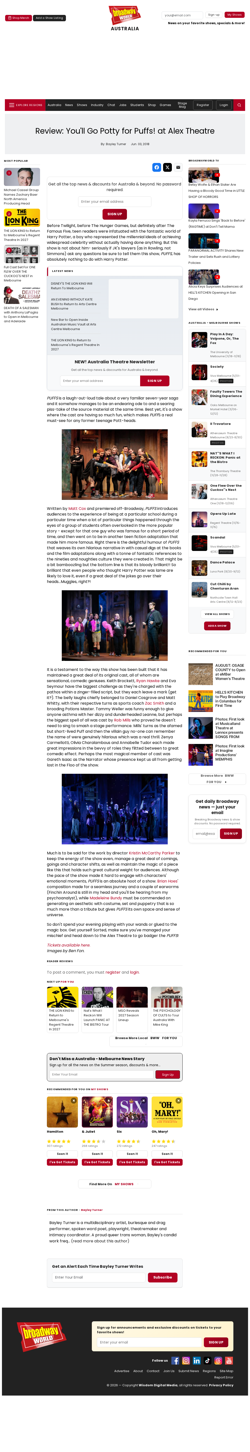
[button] (239, 105)
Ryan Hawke (148, 681)
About (138, 1371)
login (134, 972)
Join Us (169, 1371)
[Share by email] (178, 167)
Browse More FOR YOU (217, 779)
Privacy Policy (221, 1385)
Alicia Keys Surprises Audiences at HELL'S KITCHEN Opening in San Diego (215, 292)
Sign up (231, 833)
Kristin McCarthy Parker (152, 853)
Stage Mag (182, 105)
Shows (82, 105)
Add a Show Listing (49, 18)
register (113, 972)
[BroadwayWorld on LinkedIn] (196, 1360)
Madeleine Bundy (106, 898)
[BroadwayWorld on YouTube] (229, 1360)
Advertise (121, 1371)
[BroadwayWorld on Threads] (218, 1360)
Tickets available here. (68, 945)
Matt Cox (77, 508)
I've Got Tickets (62, 1162)
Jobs (122, 105)
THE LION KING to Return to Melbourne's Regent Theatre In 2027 (22, 227)
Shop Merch (20, 18)
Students (137, 105)
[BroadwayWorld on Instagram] (186, 1360)
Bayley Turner (92, 1210)
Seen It (62, 1154)
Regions (209, 1371)
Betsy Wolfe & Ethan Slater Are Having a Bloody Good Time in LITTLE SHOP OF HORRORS (216, 190)
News (69, 105)
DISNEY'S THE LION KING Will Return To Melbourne (72, 285)
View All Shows (217, 614)
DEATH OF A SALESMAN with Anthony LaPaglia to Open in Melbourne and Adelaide (21, 306)
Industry (97, 105)
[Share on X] (167, 167)
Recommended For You (207, 651)
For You (67, 982)
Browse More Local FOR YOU (146, 1038)
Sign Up (114, 214)
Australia (54, 105)
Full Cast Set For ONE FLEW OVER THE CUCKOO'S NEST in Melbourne (20, 265)
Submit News (188, 1371)
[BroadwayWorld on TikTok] (207, 1360)
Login (224, 105)
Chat (111, 105)
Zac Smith (154, 703)
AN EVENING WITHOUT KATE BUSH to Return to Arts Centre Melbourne (74, 304)
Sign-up (214, 15)
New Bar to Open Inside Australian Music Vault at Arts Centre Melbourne (74, 324)
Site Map (226, 1371)
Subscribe (162, 1277)
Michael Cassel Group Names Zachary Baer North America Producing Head (21, 188)
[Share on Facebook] (156, 167)
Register (203, 105)
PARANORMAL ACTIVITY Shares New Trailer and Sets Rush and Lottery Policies (216, 256)
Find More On (111, 1184)
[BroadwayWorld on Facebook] (175, 1360)
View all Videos (201, 309)
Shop (152, 105)
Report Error (223, 1377)
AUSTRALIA (125, 28)
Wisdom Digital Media (158, 1385)
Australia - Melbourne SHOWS (214, 323)
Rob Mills (122, 720)
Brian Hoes (167, 881)
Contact (153, 1371)
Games (165, 105)
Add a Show (217, 626)
